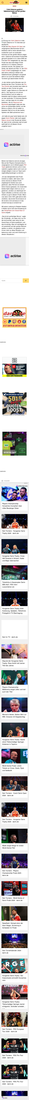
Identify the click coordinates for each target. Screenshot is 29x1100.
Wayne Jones (6, 120)
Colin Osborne (15, 40)
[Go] (26, 280)
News (14, 6)
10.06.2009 (15, 16)
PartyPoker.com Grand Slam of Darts (13, 211)
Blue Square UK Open (15, 46)
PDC (9, 60)
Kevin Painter (10, 118)
